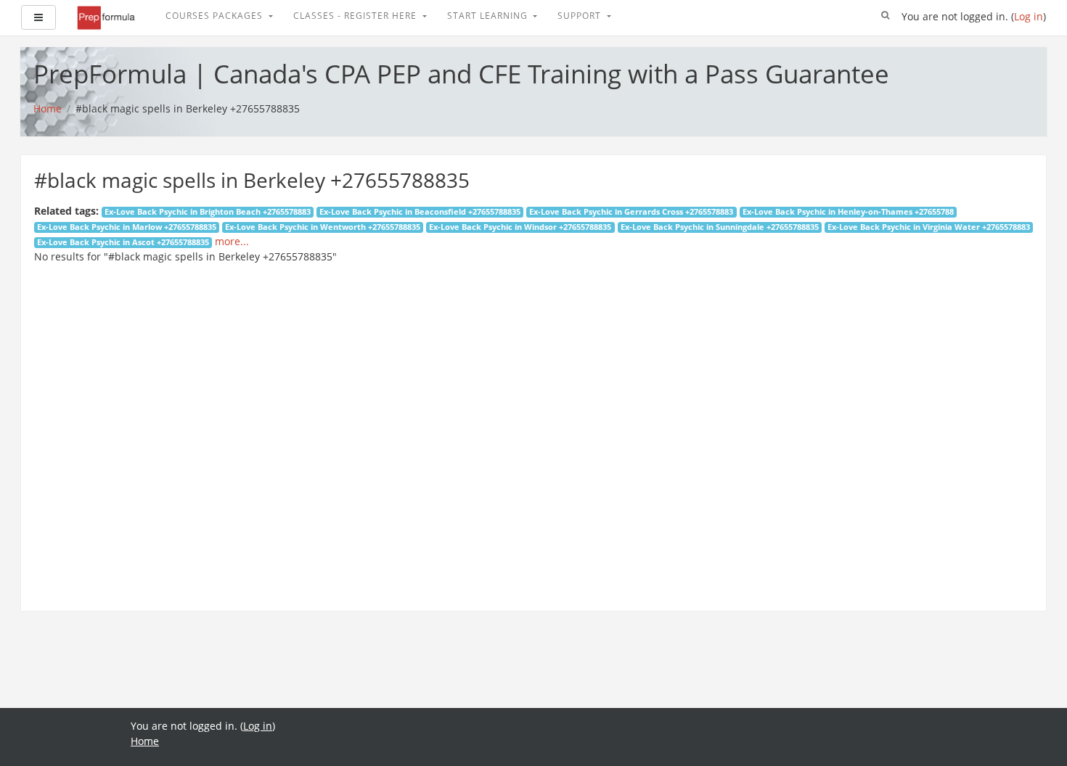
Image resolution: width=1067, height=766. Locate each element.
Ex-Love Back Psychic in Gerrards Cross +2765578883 (631, 212)
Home (145, 741)
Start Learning (489, 15)
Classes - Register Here (356, 15)
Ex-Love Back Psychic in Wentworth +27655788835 (322, 227)
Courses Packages (215, 15)
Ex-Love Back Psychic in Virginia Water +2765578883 (928, 227)
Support (580, 15)
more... (232, 241)
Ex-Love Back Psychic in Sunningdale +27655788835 (720, 227)
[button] (885, 15)
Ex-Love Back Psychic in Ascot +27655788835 (123, 242)
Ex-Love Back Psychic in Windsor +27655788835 (520, 227)
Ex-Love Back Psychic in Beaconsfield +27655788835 (419, 212)
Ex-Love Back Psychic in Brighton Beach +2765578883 (208, 212)
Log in (1028, 16)
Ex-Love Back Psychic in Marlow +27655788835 (126, 227)
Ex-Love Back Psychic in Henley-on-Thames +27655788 (848, 212)
